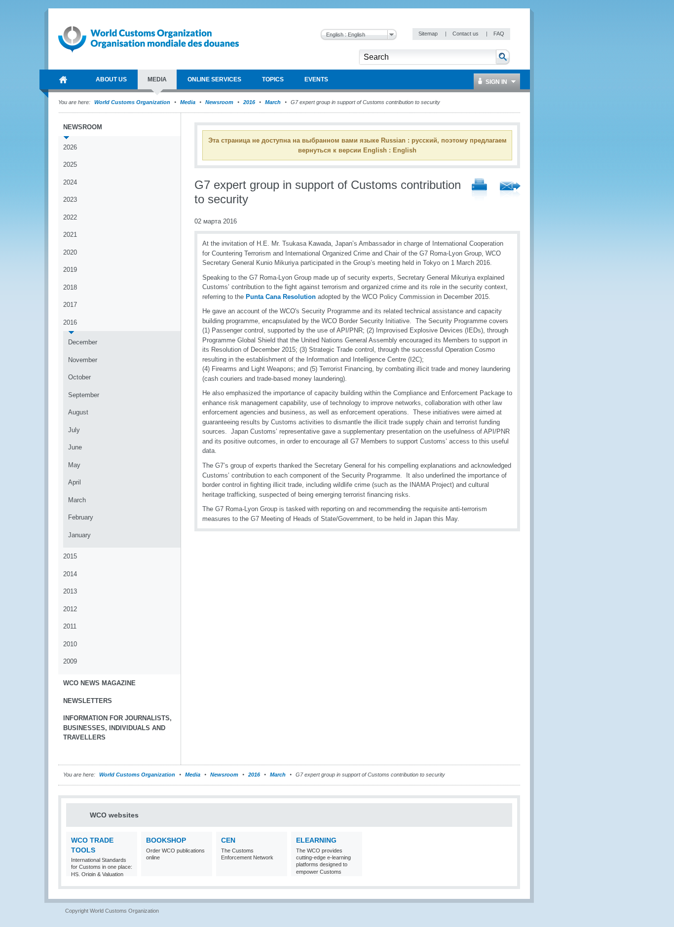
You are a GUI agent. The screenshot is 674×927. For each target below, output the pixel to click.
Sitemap (428, 34)
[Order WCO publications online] (203, 870)
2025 (70, 164)
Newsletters (87, 701)
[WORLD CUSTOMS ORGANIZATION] (63, 79)
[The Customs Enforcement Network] (278, 870)
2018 (70, 287)
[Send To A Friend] (510, 190)
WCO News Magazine (99, 683)
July (74, 430)
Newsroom (219, 102)
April (74, 482)
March (273, 102)
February (80, 517)
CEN (228, 840)
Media (187, 102)
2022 (70, 217)
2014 (70, 574)
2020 (70, 252)
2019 (70, 269)
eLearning (316, 840)
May (74, 465)
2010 (70, 644)
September (83, 395)
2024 (70, 182)
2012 (70, 609)
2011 (69, 626)
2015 (70, 556)
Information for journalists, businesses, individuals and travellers (117, 727)
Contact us (466, 34)
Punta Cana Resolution (281, 296)
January (79, 535)
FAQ (498, 34)
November (82, 360)
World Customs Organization (133, 102)
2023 (70, 199)
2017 (70, 304)
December (82, 342)
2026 (70, 147)
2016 (249, 102)
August (78, 412)
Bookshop (166, 840)
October (79, 377)
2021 (70, 234)
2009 (70, 661)
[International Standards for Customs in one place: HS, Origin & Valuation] (128, 870)
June (75, 447)
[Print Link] (479, 190)
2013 (70, 591)
